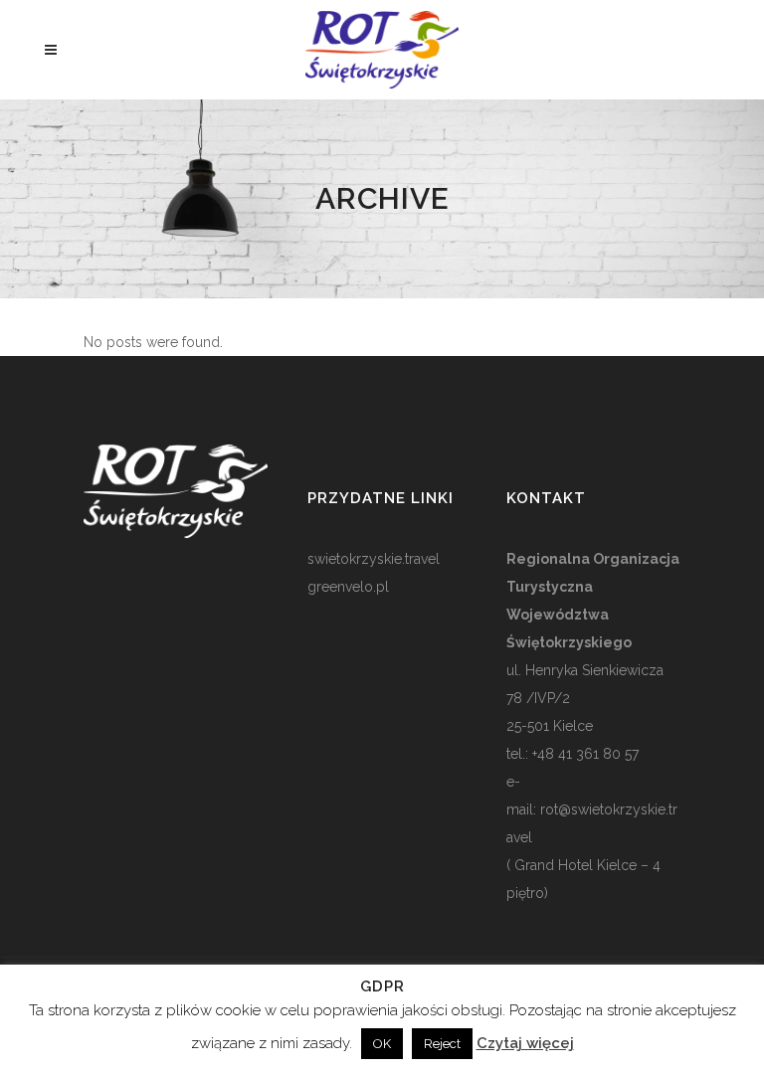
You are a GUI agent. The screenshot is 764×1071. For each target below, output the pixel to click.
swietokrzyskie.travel (373, 559)
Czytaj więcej (525, 1043)
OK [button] (382, 1043)
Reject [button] (442, 1043)
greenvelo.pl (348, 587)
